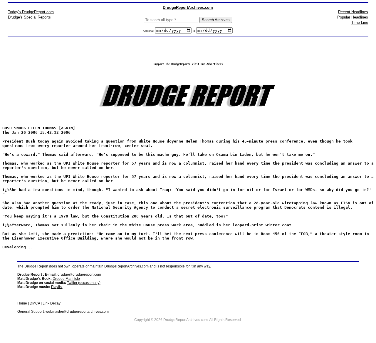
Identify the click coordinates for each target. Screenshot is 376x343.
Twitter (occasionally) (83, 283)
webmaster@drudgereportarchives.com (77, 311)
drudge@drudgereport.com (79, 274)
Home (22, 303)
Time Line (359, 22)
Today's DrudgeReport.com (31, 12)
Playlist (57, 287)
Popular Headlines (352, 17)
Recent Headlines (353, 12)
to (194, 30)
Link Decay (52, 303)
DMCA (35, 303)
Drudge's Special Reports (29, 17)
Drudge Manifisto (66, 279)
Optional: (149, 30)
